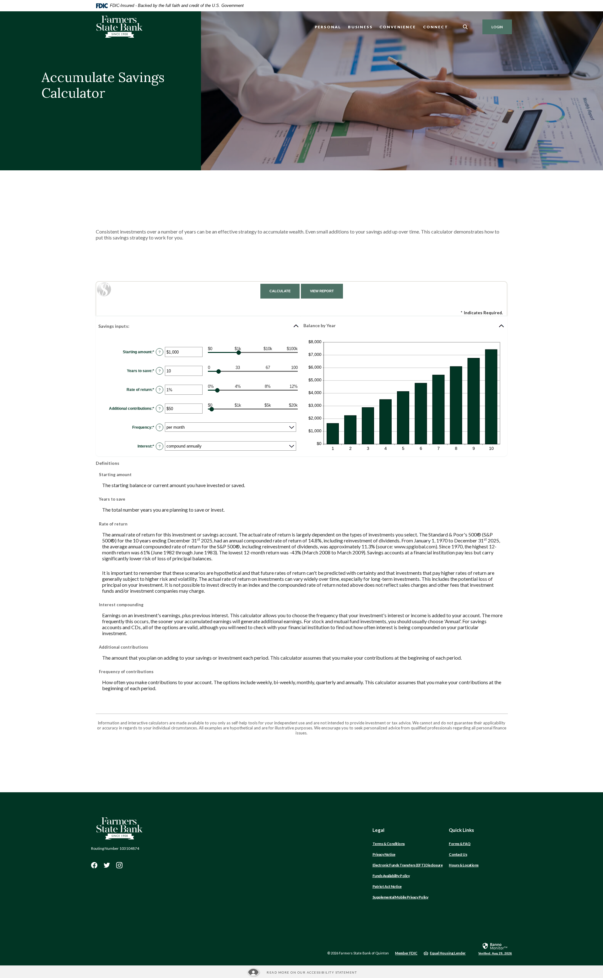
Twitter (107, 865)
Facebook (94, 865)
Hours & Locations (464, 865)
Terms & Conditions (388, 843)
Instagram (119, 865)
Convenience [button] (397, 27)
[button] (199, 325)
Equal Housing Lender (448, 953)
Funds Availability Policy (391, 875)
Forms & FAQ (459, 843)
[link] (495, 948)
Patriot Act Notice (387, 886)
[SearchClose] (465, 27)
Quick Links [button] (461, 830)
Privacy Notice (383, 854)
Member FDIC (406, 953)
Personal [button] (328, 27)
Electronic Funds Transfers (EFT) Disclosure (407, 865)
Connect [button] (435, 27)
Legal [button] (378, 830)
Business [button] (360, 27)
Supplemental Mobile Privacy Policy (400, 897)
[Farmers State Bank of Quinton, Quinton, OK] (119, 27)
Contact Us (458, 854)
